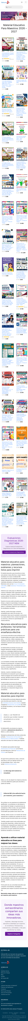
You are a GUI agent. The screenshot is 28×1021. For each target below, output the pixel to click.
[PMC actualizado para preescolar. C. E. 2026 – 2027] (21, 180)
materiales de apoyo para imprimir (12, 703)
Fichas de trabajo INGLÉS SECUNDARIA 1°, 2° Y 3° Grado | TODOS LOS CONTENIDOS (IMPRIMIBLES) (21, 417)
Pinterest (16, 1012)
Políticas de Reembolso (7, 987)
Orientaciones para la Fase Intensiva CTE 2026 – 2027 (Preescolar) (21, 138)
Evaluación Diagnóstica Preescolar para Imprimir (7, 273)
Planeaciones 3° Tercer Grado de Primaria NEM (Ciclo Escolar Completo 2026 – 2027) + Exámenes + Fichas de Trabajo (21, 361)
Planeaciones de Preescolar (8, 748)
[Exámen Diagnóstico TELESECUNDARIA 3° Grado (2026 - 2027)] (8, 485)
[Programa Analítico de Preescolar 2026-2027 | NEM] (21, 72)
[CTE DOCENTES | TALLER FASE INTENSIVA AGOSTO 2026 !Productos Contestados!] (8, 45)
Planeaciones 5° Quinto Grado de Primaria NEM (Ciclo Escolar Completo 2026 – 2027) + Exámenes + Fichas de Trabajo (7, 219)
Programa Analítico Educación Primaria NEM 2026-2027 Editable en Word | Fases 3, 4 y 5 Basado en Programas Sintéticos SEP (21, 112)
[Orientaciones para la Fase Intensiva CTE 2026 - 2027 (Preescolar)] (21, 128)
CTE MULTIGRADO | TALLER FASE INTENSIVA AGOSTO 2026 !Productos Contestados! (8, 139)
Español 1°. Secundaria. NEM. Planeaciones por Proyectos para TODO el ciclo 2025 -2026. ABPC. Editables (21, 443)
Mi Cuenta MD (4, 978)
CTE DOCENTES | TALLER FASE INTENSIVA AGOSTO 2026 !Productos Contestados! (8, 55)
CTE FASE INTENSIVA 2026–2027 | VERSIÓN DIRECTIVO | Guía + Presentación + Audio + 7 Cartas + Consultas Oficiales (7, 84)
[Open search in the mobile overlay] (14, 7)
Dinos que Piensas (6, 991)
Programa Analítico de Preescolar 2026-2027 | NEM (21, 81)
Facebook (5, 1012)
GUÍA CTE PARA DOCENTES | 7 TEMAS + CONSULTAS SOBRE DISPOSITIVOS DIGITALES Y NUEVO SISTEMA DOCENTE (7, 362)
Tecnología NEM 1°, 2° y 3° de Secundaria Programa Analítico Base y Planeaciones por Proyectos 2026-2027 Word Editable (21, 274)
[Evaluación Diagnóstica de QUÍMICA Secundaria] (21, 461)
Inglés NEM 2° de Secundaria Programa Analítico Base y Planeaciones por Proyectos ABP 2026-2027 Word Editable (7, 332)
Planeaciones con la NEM (14, 704)
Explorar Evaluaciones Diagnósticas (14, 552)
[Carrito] (26, 2)
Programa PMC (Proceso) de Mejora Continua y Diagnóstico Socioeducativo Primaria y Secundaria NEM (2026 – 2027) (21, 301)
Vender (3, 976)
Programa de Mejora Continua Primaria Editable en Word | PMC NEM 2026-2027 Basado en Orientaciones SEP (8, 192)
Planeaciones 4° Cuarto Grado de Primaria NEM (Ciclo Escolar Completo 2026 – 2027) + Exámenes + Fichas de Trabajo (21, 218)
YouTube (14, 1013)
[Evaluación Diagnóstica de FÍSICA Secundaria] (8, 462)
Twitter (11, 1012)
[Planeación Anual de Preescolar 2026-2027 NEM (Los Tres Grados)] (8, 101)
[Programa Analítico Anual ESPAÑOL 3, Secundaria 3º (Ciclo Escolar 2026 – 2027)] (21, 484)
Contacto (3, 989)
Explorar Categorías (14, 934)
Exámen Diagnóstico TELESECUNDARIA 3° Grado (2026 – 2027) (7, 494)
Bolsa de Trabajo (5, 973)
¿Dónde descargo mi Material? (9, 985)
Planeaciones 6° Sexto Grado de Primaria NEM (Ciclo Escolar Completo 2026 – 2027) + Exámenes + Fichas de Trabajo (7, 445)
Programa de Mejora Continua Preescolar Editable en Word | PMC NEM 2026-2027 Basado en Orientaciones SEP (7, 302)
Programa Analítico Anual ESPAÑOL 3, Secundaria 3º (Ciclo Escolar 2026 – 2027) (21, 494)
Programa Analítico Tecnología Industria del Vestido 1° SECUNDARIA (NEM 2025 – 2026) (21, 388)
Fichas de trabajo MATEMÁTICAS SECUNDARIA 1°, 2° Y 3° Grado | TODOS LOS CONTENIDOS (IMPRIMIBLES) (7, 390)
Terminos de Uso (5, 994)
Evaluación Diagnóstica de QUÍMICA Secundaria (21, 470)
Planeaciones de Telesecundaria (9, 738)
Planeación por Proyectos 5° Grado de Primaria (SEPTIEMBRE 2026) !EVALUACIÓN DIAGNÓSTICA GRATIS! (21, 330)
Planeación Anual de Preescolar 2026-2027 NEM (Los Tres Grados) (7, 110)
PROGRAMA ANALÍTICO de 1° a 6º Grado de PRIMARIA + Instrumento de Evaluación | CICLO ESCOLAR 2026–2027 (7, 418)
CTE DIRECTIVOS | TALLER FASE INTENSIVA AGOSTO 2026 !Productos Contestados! (8, 164)
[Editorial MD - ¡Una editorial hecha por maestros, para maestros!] (5, 2)
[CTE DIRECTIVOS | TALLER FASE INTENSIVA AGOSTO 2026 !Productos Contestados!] (8, 154)
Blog (2, 974)
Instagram (22, 1012)
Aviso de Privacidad (6, 992)
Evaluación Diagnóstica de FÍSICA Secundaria (8, 471)
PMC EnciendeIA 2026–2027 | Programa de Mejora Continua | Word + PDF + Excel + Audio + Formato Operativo (7, 247)
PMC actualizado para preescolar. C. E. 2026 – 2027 (21, 190)
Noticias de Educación (10, 764)
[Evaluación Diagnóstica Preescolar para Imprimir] (8, 264)
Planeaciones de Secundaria (13, 737)
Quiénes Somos (5, 971)
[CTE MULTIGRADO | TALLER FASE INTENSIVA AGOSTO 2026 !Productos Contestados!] (8, 129)
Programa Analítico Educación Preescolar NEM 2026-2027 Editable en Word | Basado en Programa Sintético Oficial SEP (21, 165)
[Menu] (22, 2)
